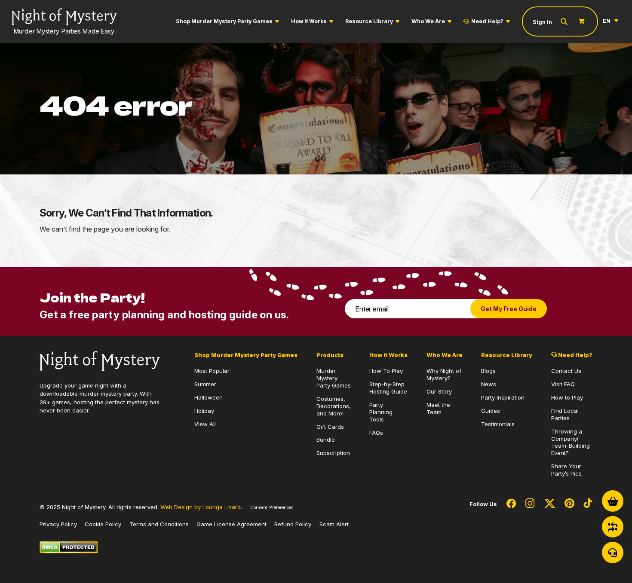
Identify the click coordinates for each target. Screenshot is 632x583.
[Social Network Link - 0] (511, 504)
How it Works (309, 21)
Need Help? (487, 21)
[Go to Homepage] (100, 360)
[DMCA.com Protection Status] (69, 546)
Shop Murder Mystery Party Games (224, 21)
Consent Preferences (271, 507)
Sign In (542, 22)
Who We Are (428, 21)
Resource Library (369, 21)
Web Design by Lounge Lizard (200, 507)
